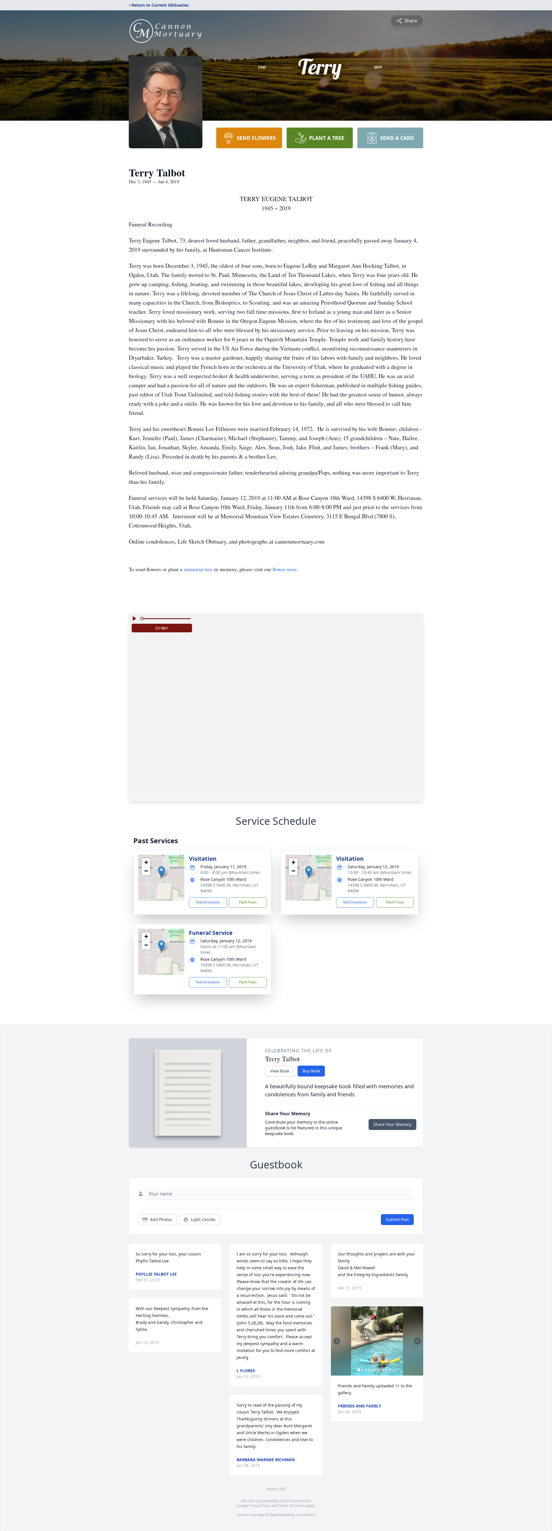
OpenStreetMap (282, 1514)
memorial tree (198, 569)
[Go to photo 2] (362, 1370)
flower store (285, 569)
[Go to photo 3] (366, 1370)
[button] (161, 872)
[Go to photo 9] (386, 1370)
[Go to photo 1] (358, 1369)
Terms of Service (291, 1505)
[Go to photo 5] (372, 1370)
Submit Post (397, 1219)
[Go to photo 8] (383, 1370)
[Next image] (417, 1341)
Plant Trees (248, 902)
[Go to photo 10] (390, 1370)
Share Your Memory (392, 1124)
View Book (279, 1071)
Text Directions (208, 902)
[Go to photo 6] (376, 1370)
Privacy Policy (260, 1505)
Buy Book (311, 1071)
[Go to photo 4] (369, 1370)
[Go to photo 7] (379, 1370)
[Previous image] (336, 1341)
